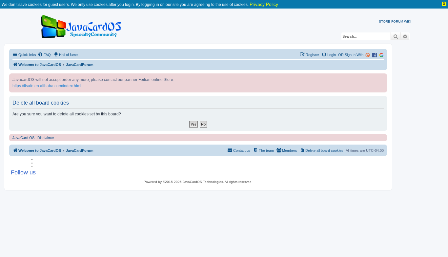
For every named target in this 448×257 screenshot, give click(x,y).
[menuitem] (44, 55)
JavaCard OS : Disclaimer (33, 138)
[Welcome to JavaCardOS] (81, 25)
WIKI (407, 21)
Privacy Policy (264, 4)
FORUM (397, 21)
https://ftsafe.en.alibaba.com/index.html (46, 86)
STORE (384, 21)
